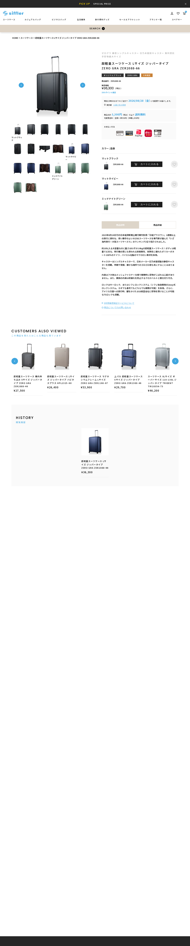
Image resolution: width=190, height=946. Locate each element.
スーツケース (26, 37)
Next (82, 85)
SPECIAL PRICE (95, 3)
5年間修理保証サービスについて (119, 303)
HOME (15, 37)
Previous (21, 85)
